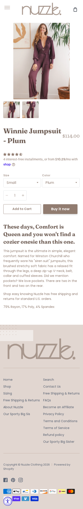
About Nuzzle (13, 407)
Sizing (7, 393)
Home (8, 379)
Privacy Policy (53, 414)
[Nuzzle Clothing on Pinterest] (13, 480)
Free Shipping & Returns (21, 400)
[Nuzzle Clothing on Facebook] (5, 480)
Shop (7, 386)
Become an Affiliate (58, 407)
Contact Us (52, 386)
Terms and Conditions (60, 421)
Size (6, 175)
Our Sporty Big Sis (16, 414)
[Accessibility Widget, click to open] (7, 501)
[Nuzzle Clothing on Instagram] (20, 480)
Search (48, 379)
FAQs (47, 400)
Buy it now (60, 209)
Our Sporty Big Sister (58, 441)
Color (46, 175)
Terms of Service (56, 428)
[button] (13, 154)
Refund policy (53, 435)
